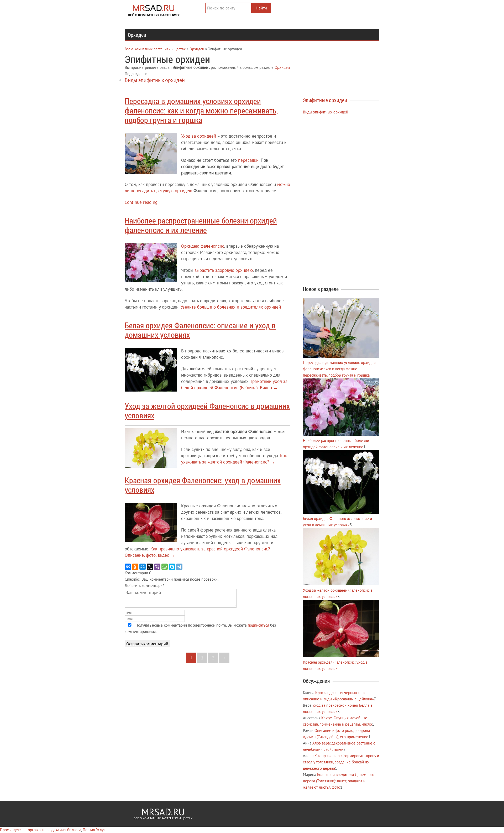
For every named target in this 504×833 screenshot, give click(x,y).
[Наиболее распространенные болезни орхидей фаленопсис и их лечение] (341, 434)
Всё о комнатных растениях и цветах (155, 48)
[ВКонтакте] (128, 567)
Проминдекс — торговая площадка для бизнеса (40, 829)
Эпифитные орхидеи (325, 100)
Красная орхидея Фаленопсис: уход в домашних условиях (203, 485)
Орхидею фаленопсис (202, 246)
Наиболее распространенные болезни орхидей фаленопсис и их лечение (201, 225)
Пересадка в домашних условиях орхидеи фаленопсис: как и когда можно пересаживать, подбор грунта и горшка (201, 110)
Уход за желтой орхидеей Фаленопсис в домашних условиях (207, 410)
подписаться (258, 625)
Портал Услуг (94, 829)
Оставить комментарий (147, 643)
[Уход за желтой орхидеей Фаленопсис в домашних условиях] (341, 583)
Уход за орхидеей (198, 136)
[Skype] (172, 567)
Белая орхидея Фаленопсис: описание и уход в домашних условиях (200, 330)
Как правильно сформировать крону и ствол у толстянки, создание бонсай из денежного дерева (341, 762)
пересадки (248, 160)
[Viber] (157, 567)
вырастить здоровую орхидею (224, 270)
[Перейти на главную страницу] (158, 9)
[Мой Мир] (142, 567)
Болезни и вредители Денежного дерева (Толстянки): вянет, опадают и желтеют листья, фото (338, 781)
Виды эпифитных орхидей (155, 80)
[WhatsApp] (164, 567)
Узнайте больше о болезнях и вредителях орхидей (231, 307)
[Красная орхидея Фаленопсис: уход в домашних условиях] (341, 655)
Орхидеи (137, 34)
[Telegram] (179, 567)
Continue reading (141, 202)
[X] (150, 567)
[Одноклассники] (135, 567)
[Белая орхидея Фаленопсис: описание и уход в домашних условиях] (341, 512)
